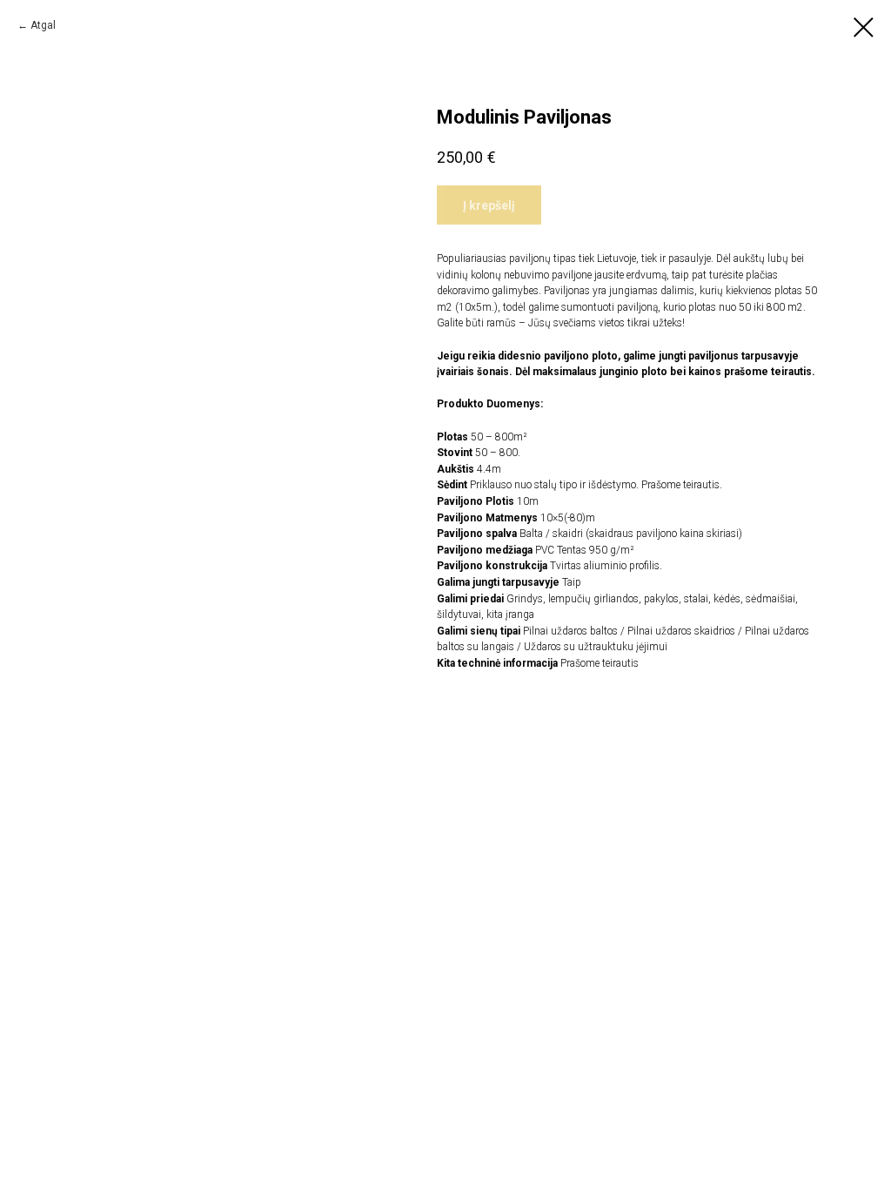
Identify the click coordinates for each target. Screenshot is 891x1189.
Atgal (43, 25)
